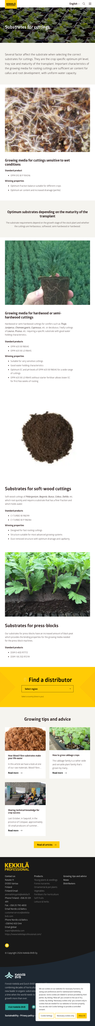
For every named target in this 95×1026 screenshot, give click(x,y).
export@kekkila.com (14, 930)
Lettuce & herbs (41, 901)
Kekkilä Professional (11, 4)
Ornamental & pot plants (45, 887)
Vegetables (39, 890)
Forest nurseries (42, 883)
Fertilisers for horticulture (46, 894)
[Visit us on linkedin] (7, 945)
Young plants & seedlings (46, 879)
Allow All (82, 1015)
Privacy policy (27, 1015)
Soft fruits (39, 897)
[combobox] (47, 688)
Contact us (10, 876)
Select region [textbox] (31, 688)
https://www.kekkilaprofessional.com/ (23, 934)
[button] (84, 3)
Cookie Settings (46, 1015)
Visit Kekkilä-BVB (16, 1006)
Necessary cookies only (65, 1015)
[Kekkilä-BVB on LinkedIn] (34, 1007)
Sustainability (12, 1015)
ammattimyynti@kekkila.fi (17, 894)
